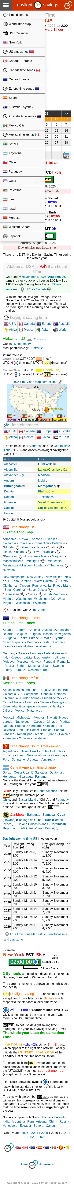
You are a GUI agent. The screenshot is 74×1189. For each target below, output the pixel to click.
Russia (9, 665)
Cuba (12, 180)
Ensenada (10, 706)
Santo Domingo (46, 828)
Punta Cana (25, 828)
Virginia (8, 598)
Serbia (21, 665)
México (19, 710)
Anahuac (32, 689)
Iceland (49, 653)
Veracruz (11, 738)
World (62, 329)
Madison (44, 475)
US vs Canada (37, 289)
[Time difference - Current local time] (9, 1147)
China (45, 437)
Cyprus (58, 638)
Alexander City (14, 475)
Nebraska (56, 565)
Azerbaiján (61, 629)
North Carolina (21, 581)
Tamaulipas (24, 734)
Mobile (42, 480)
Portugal (49, 661)
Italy (5, 657)
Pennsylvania (41, 585)
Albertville (10, 469)
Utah (48, 594)
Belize (7, 772)
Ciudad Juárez (13, 702)
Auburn (9, 480)
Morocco (14, 217)
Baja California (51, 689)
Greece (23, 653)
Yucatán (24, 738)
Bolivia (23, 751)
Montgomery (22, 343)
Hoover (9, 513)
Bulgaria (35, 634)
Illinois (7, 551)
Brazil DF (14, 144)
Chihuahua (10, 698)
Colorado (24, 543)
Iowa (37, 551)
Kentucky (10, 556)
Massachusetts (13, 560)
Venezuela (48, 759)
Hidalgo (57, 706)
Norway (36, 661)
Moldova (8, 661)
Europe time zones (21, 88)
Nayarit (52, 717)
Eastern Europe (52, 642)
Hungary (36, 653)
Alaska (23, 539)
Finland (21, 646)
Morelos (39, 717)
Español (14, 236)
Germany (9, 653)
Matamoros (34, 710)
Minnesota (55, 560)
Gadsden (10, 507)
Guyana (44, 755)
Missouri (26, 565)
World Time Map (19, 24)
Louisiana (32, 556)
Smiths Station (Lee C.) (53, 507)
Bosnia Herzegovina (57, 634)
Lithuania (61, 657)
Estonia (8, 646)
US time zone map (18, 532)
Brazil (34, 751)
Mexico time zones (21, 134)
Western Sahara (19, 227)
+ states (40, 339)
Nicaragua (26, 776)
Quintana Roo (52, 725)
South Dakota (38, 589)
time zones (39, 609)
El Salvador (39, 772)
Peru (6, 759)
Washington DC (44, 598)
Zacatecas (39, 738)
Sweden (58, 665)
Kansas (49, 551)
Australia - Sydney (20, 107)
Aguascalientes (13, 689)
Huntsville (36, 348)
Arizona (37, 539)
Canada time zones (22, 70)
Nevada (9, 570)
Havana (9, 820)
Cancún (46, 694)
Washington (24, 598)
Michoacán (24, 717)
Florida (9, 547)
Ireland (61, 653)
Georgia (27, 547)
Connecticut (41, 543)
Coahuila (31, 702)
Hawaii (40, 547)
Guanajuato (27, 706)
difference (46, 1164)
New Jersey (35, 576)
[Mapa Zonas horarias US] (29, 339)
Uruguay (32, 759)
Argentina (15, 153)
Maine (45, 556)
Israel (12, 208)
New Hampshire (14, 576)
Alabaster (10, 464)
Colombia (56, 751)
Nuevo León (23, 721)
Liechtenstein (43, 657)
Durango (58, 702)
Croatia (46, 638)
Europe (46, 323)
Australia (64, 323)
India (6, 1121)
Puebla (20, 725)
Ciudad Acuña (29, 698)
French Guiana (27, 755)
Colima (45, 702)
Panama (40, 776)
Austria (47, 629)
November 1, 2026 (34, 276)
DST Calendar (18, 33)
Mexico (28, 329)
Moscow (22, 661)
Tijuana (51, 734)
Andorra (21, 629)
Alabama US (57, 276)
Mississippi (10, 565)
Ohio (64, 581)
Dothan (9, 496)
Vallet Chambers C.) (51, 502)
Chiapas (60, 694)
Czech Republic (13, 642)
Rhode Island (62, 585)
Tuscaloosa (46, 496)
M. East (63, 437)
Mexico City (16, 125)
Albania (8, 629)
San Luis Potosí (28, 730)
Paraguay (15, 171)
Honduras (9, 776)
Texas (33, 594)
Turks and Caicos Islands (31, 824)
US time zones (18, 51)
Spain (12, 97)
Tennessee (11, 594)
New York (15, 42)
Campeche (31, 694)
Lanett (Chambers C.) (52, 469)
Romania (63, 661)
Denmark (33, 642)
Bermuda (49, 814)
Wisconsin (23, 602)
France (33, 646)
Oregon (25, 585)
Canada (29, 323)
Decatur (9, 491)
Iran (11, 199)
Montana (40, 565)
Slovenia (34, 665)
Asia (44, 329)
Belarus (8, 634)
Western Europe (38, 669)
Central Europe (18, 79)
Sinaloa (46, 730)
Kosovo (16, 657)
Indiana (20, 551)
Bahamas (33, 814)
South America (47, 791)
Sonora (59, 730)
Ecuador (8, 755)
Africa (13, 329)
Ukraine (19, 669)
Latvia (28, 657)
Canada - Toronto (20, 60)
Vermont (59, 594)
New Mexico (54, 576)
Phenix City (46, 491)
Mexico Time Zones (19, 683)
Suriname (18, 759)
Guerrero (43, 706)
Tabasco (8, 734)
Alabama (10, 339)
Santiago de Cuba (29, 820)
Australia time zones (22, 116)
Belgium (21, 634)
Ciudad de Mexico (54, 698)
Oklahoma (10, 585)
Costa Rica (21, 772)
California (9, 543)
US (23, 339)
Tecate (39, 734)
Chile (12, 162)
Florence (10, 502)
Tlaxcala (64, 734)
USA (12, 323)
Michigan (33, 560)
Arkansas (50, 539)
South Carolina (15, 589)
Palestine (14, 190)
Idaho (52, 547)
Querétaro (34, 725)
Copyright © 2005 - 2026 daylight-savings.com (37, 1182)
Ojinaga (52, 721)
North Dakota (44, 581)
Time (24, 1164)
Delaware (58, 543)
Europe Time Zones (19, 623)
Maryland (58, 556)
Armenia (34, 629)
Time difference (18, 14)
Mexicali (8, 717)
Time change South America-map (35, 746)
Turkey (7, 669)
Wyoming (39, 602)
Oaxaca (39, 721)
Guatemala (57, 772)
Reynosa (9, 730)
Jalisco (7, 710)
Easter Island (27, 799)
